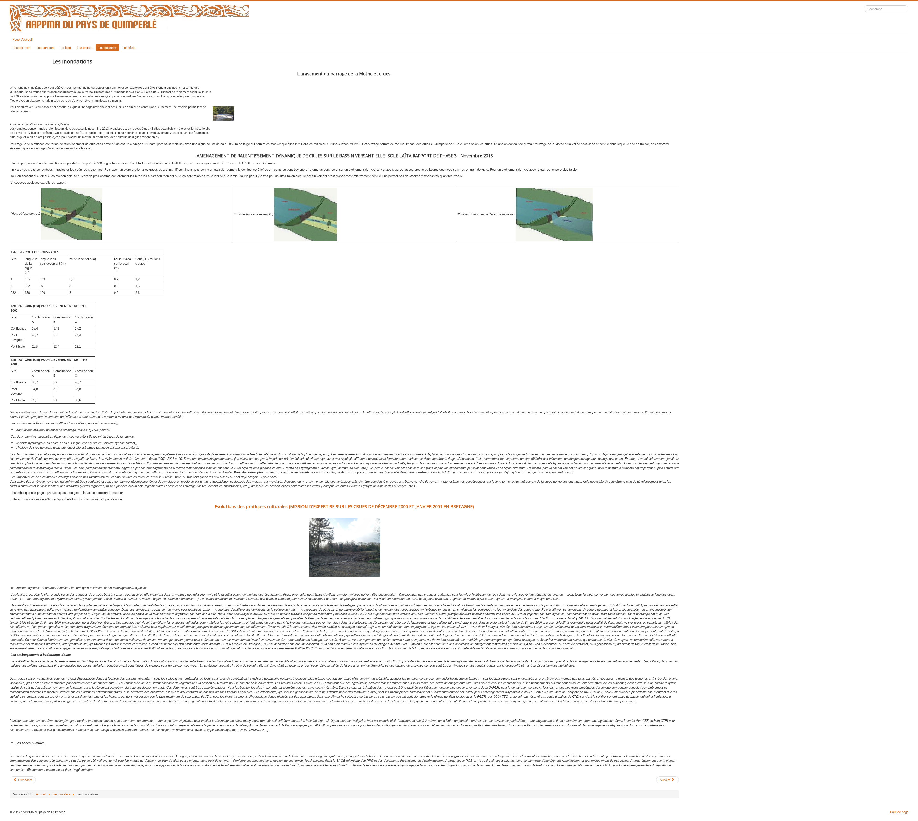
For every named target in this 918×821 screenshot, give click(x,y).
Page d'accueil (22, 39)
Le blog (66, 47)
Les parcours (46, 47)
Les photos (84, 47)
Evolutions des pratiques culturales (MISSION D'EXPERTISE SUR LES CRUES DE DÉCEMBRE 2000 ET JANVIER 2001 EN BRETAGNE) (344, 506)
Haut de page (899, 812)
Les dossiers (107, 47)
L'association (21, 47)
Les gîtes (128, 47)
